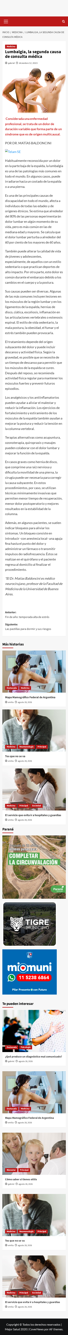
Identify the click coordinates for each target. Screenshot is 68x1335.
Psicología (25, 1047)
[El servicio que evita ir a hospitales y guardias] (34, 789)
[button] (6, 20)
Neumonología (26, 746)
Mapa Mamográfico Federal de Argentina (30, 697)
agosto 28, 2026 (25, 702)
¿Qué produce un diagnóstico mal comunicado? (33, 1057)
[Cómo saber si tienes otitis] (34, 1154)
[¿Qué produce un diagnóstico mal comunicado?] (34, 1031)
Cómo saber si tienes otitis (21, 1179)
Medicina (11, 46)
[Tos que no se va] (34, 730)
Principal (42, 746)
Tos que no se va (15, 756)
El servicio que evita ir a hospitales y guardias (33, 815)
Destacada (12, 688)
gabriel (11, 63)
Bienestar (11, 1170)
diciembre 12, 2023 (28, 63)
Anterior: (27, 614)
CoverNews (36, 1329)
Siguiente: (28, 626)
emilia (11, 702)
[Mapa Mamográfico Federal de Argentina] (34, 672)
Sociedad (36, 805)
